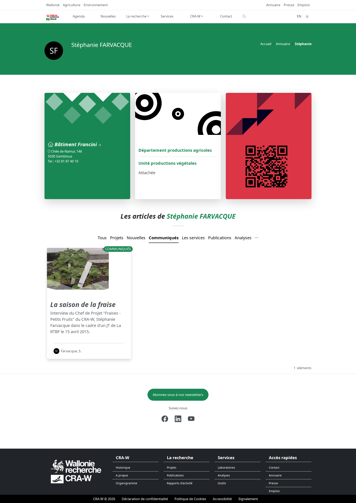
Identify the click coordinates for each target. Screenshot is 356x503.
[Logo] (76, 471)
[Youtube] (191, 418)
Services (167, 16)
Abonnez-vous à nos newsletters (178, 394)
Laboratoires (226, 467)
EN (299, 16)
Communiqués (164, 237)
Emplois (303, 5)
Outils (222, 483)
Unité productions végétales (167, 163)
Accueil (265, 44)
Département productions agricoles (175, 150)
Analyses (243, 237)
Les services (193, 237)
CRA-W (195, 16)
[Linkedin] (178, 418)
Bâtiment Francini (76, 144)
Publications (219, 237)
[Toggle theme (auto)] (307, 16)
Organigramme (126, 483)
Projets (116, 237)
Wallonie (53, 5)
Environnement (96, 5)
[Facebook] (165, 418)
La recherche (136, 16)
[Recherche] (255, 16)
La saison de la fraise (83, 304)
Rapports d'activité (179, 483)
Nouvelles (108, 16)
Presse (289, 5)
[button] (257, 238)
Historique (123, 467)
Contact (226, 16)
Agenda (79, 16)
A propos (122, 475)
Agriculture (71, 5)
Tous (102, 237)
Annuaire (273, 5)
